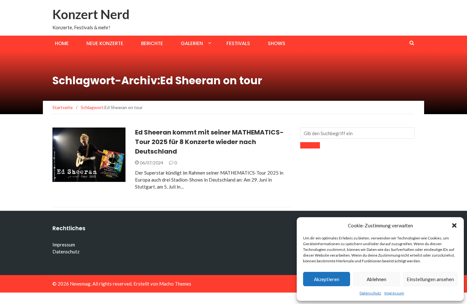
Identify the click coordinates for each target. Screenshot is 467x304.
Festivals (238, 43)
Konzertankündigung (86, 178)
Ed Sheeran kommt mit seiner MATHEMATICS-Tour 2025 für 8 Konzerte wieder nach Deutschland (209, 142)
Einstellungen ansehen (430, 279)
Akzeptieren (326, 279)
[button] (454, 225)
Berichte (152, 43)
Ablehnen (376, 279)
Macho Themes (175, 284)
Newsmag (80, 284)
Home (62, 43)
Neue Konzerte (104, 43)
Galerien (192, 43)
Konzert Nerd (91, 14)
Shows (276, 43)
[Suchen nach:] (357, 133)
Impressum (394, 293)
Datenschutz (370, 293)
